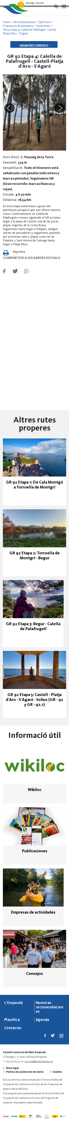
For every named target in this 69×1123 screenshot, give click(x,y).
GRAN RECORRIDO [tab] (33, 45)
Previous (9, 108)
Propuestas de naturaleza (18, 26)
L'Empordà (13, 1002)
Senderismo (43, 26)
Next (60, 108)
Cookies (57, 1072)
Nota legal (12, 1068)
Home (6, 22)
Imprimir (19, 252)
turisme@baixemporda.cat (39, 1061)
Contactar (13, 1027)
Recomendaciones (24, 22)
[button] (56, 6)
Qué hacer (45, 22)
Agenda (42, 1019)
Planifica (12, 1019)
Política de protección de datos (25, 1072)
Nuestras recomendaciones (49, 1007)
